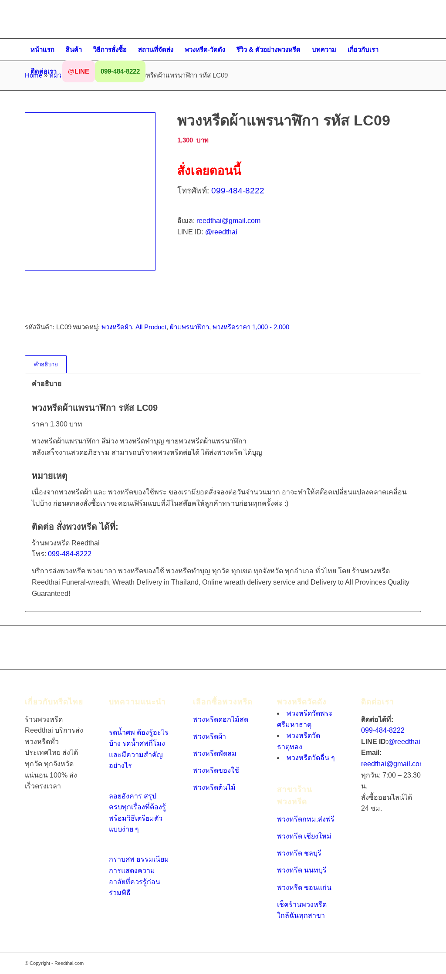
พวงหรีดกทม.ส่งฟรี (305, 819)
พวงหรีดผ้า (116, 327)
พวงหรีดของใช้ (216, 770)
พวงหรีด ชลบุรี (299, 853)
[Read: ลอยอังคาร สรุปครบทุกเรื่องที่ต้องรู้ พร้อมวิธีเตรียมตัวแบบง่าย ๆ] (117, 784)
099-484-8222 (237, 190)
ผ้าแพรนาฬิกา (189, 327)
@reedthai (221, 232)
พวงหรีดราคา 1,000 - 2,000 (251, 327)
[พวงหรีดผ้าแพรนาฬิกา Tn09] (90, 191)
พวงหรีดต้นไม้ (214, 787)
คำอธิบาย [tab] (46, 364)
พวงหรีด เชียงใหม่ (304, 836)
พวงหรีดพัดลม (215, 753)
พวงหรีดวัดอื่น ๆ (311, 757)
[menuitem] (42, 50)
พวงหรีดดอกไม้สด (220, 719)
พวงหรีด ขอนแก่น (304, 887)
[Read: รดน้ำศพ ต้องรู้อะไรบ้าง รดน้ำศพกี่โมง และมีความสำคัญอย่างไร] (117, 721)
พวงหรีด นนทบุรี (302, 870)
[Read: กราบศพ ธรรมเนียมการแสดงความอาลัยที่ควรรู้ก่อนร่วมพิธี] (117, 848)
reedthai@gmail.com (228, 220)
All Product (150, 327)
